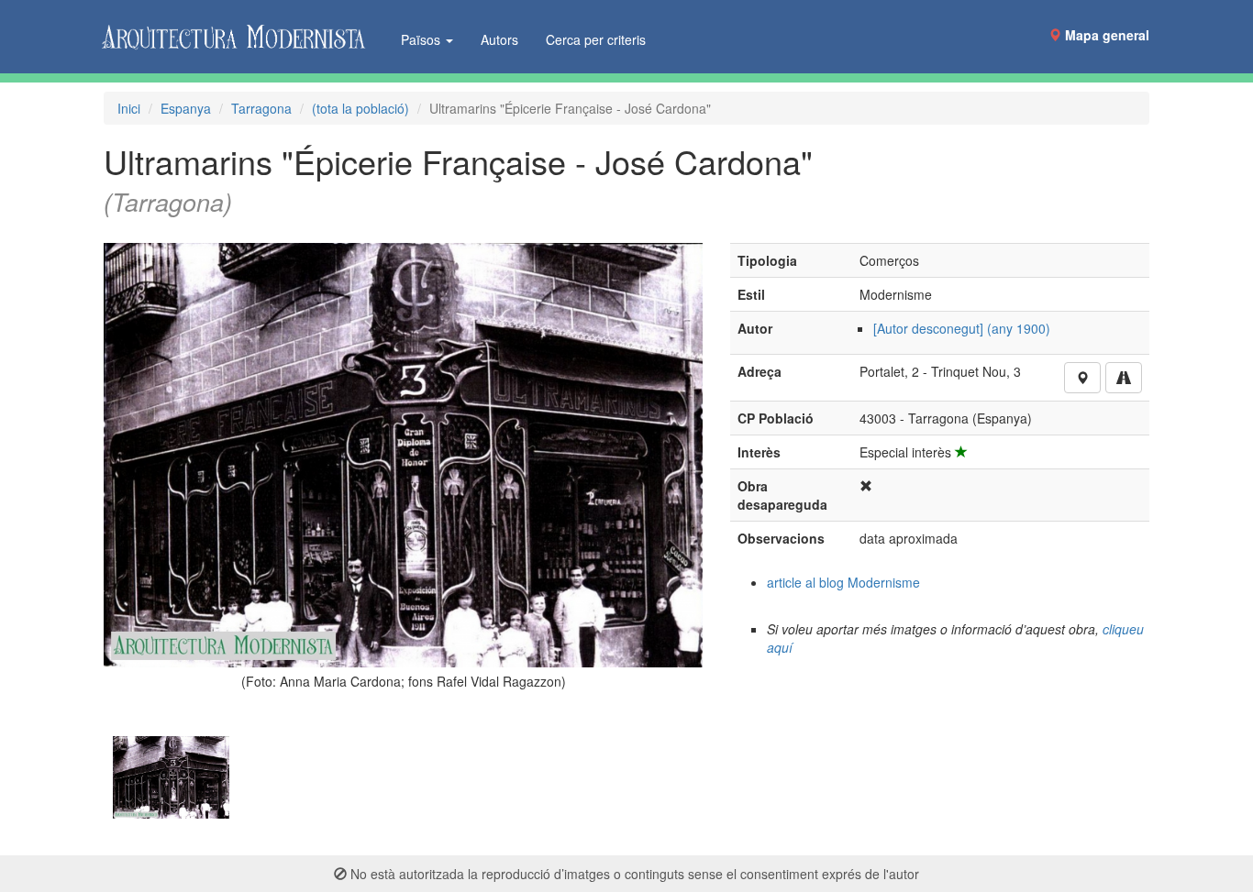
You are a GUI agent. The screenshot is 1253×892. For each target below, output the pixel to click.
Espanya (186, 108)
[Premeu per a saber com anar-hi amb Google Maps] (1123, 377)
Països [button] (422, 39)
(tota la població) (360, 108)
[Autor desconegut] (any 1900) (961, 328)
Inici (128, 108)
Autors (499, 39)
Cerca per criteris (596, 39)
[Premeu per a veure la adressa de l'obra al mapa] (1082, 377)
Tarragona (261, 108)
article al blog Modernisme (843, 582)
